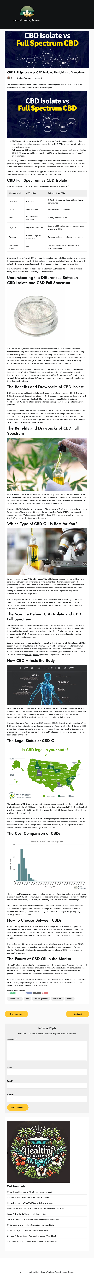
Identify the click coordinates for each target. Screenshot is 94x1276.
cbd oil (69, 999)
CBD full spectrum (78, 497)
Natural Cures (15, 999)
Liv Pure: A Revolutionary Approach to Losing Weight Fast (31, 1236)
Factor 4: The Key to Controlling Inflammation (26, 1214)
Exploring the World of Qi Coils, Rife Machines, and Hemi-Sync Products (37, 1208)
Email (10, 1081)
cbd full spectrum (41, 999)
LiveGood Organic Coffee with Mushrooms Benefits (29, 1230)
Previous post (16, 1014)
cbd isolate (57, 999)
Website (11, 1094)
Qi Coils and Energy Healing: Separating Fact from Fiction (31, 1225)
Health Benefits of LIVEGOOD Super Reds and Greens (30, 1203)
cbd (27, 999)
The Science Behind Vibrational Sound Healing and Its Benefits (33, 1219)
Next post (77, 1014)
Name (10, 1067)
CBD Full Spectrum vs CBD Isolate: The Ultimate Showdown (32, 1241)
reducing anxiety (32, 654)
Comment (12, 1039)
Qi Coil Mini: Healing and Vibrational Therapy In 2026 (29, 1192)
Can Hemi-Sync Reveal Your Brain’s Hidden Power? (28, 1197)
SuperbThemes (68, 1272)
